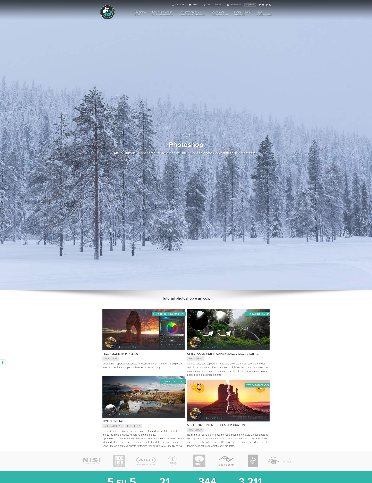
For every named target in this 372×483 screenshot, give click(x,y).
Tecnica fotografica (173, 381)
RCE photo (119, 460)
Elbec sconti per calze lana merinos (253, 460)
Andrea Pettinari (129, 347)
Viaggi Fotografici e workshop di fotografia (107, 12)
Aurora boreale (113, 425)
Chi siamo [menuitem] (140, 13)
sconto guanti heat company (173, 460)
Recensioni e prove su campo (168, 314)
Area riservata (235, 4)
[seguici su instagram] (267, 5)
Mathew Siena (128, 414)
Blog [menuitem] (264, 13)
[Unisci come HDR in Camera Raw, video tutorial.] (228, 329)
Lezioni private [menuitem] (242, 13)
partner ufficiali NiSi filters (92, 460)
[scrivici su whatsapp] (260, 5)
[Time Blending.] (143, 396)
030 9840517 (250, 4)
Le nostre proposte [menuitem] (192, 13)
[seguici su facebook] (263, 5)
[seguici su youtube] (270, 5)
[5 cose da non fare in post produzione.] (228, 400)
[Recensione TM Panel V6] (143, 329)
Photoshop (110, 358)
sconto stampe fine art (280, 460)
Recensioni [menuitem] (219, 13)
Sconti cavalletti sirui (199, 460)
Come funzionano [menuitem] (162, 13)
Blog (184, 135)
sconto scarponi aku (146, 460)
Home (177, 135)
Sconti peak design (226, 460)
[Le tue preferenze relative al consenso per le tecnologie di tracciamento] (3, 362)
